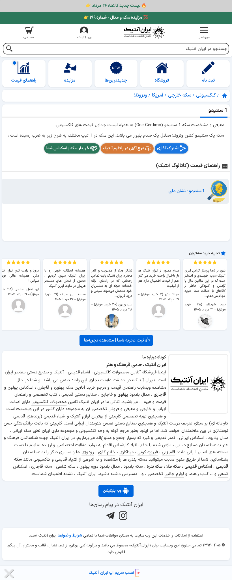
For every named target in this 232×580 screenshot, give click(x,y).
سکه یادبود (133, 466)
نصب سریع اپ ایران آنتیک (112, 573)
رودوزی (87, 452)
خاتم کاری (106, 452)
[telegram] (110, 515)
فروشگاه (162, 80)
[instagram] (122, 515)
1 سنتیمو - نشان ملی (186, 191)
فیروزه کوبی (148, 452)
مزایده (70, 80)
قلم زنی (168, 452)
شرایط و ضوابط (70, 536)
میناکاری (126, 452)
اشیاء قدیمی (55, 416)
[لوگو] (144, 32)
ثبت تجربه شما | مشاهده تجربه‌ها (114, 340)
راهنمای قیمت (23, 80)
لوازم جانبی (174, 474)
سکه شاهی (66, 466)
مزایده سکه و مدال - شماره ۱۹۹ (116, 17)
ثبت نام (208, 80)
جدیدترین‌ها (116, 80)
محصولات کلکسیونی (48, 402)
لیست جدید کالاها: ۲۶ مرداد (116, 6)
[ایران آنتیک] (225, 96)
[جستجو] (9, 49)
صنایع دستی (126, 423)
